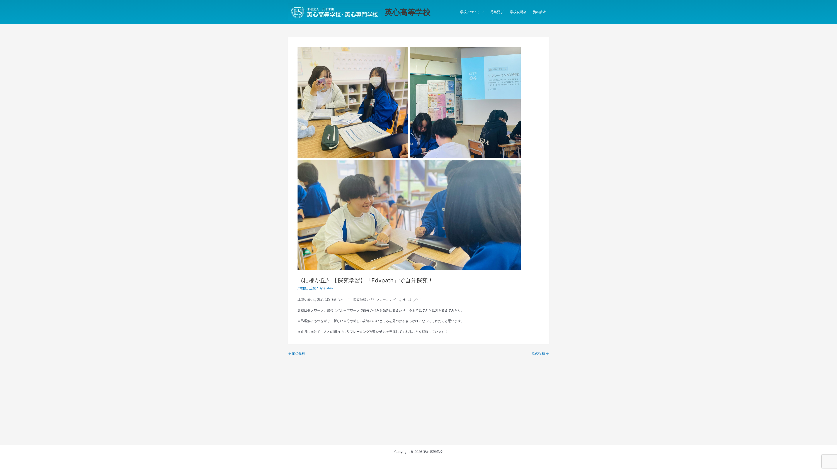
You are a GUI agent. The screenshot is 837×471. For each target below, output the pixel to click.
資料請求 (539, 12)
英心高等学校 (407, 12)
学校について (470, 12)
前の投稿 (296, 353)
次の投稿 (540, 353)
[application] (482, 12)
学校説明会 (518, 12)
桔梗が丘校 (307, 288)
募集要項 (497, 12)
